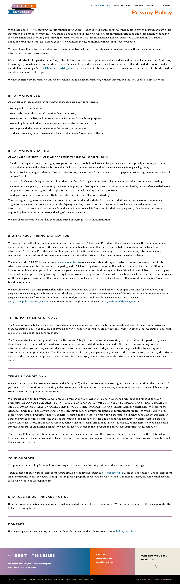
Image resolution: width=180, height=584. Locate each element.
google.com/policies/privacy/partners (29, 302)
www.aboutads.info (69, 262)
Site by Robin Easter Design (162, 579)
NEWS (139, 5)
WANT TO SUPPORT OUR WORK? (22, 567)
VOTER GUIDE (99, 6)
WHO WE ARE (122, 5)
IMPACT (152, 5)
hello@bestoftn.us (112, 473)
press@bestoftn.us (104, 562)
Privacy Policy (147, 579)
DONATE (167, 5)
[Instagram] (156, 566)
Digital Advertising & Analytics (63, 68)
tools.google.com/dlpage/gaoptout (120, 302)
